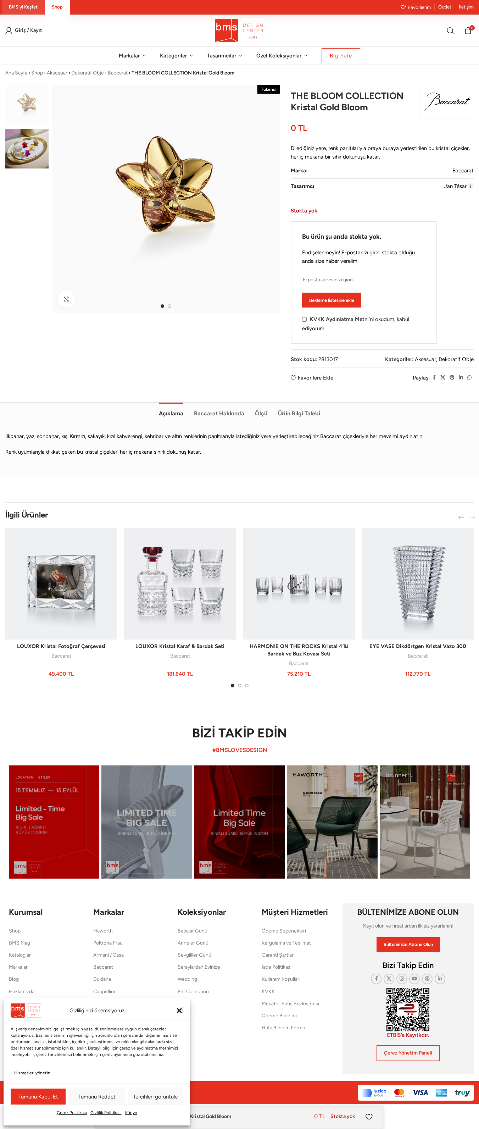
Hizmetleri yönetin (32, 1072)
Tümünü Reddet (97, 1097)
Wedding (187, 979)
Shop (37, 73)
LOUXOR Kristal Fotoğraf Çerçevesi (61, 646)
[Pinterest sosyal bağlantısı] (452, 378)
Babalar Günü (192, 931)
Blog (14, 979)
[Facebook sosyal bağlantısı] (434, 378)
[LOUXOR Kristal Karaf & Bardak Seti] (180, 584)
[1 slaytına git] (162, 306)
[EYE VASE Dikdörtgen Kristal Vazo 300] (418, 584)
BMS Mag (19, 943)
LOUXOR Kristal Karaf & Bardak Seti (179, 646)
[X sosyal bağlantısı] (442, 378)
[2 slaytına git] (169, 306)
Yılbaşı (184, 1004)
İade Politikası (276, 967)
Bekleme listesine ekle (331, 300)
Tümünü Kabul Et (38, 1097)
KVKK (268, 992)
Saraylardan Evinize (199, 967)
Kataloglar (20, 955)
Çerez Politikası (72, 1112)
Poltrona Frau (108, 943)
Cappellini (104, 992)
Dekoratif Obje (87, 73)
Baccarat (118, 73)
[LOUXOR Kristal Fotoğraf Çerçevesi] (61, 584)
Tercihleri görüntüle (155, 1097)
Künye (131, 1112)
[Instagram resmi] (54, 822)
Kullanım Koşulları (281, 979)
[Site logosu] (239, 30)
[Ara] (450, 30)
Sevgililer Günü (194, 955)
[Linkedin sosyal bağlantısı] (461, 378)
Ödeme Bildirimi (279, 1016)
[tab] (171, 410)
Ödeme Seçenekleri (284, 931)
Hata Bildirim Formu (283, 1028)
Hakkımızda (21, 992)
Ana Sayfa (16, 73)
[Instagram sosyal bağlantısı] (401, 979)
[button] (179, 1010)
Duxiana (102, 979)
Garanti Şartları (278, 955)
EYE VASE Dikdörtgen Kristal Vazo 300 (417, 646)
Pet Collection (193, 992)
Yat (181, 1016)
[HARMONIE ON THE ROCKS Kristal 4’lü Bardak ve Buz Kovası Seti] (299, 584)
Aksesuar (57, 73)
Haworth (103, 931)
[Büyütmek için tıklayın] (66, 299)
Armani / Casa (108, 955)
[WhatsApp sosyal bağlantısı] (469, 378)
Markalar (18, 967)
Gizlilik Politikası (106, 1112)
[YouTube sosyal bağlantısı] (414, 979)
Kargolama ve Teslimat (286, 943)
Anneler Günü (193, 943)
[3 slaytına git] (247, 685)
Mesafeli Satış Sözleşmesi (290, 1004)
